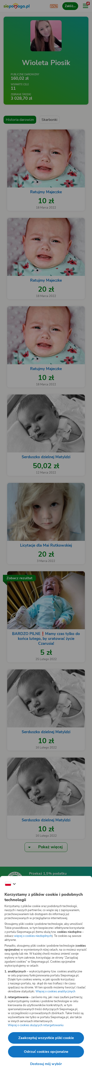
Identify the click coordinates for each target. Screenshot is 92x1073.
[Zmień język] (10, 884)
